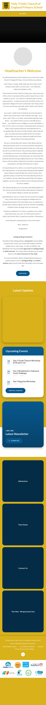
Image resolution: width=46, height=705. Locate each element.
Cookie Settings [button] (29, 649)
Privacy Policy (19, 649)
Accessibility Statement (27, 647)
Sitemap (40, 647)
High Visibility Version (10, 647)
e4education (31, 644)
